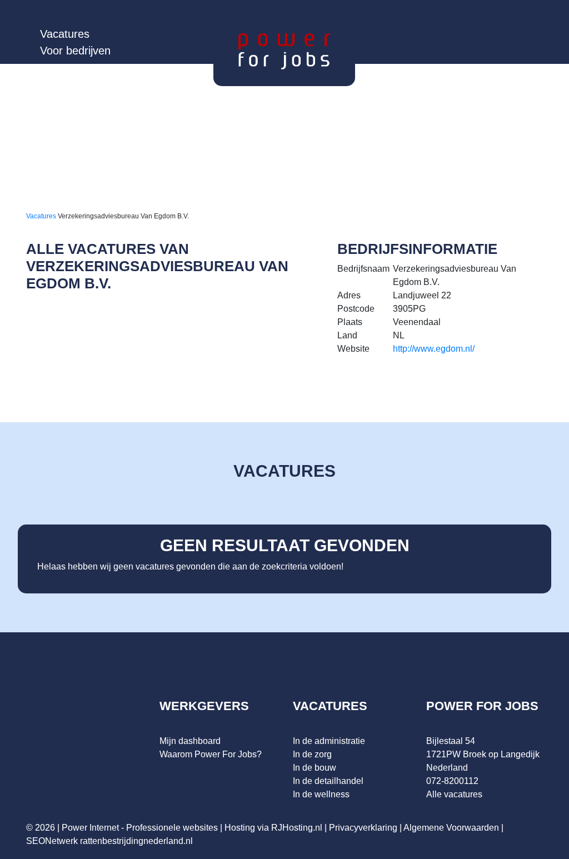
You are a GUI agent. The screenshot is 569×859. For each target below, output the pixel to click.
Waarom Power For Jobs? (210, 754)
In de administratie (329, 741)
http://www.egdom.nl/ (434, 348)
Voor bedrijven (75, 50)
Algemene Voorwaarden (451, 827)
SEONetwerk (52, 841)
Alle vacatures (454, 794)
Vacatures (64, 34)
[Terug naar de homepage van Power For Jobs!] (284, 51)
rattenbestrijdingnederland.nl (136, 841)
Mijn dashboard (190, 741)
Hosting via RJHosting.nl (273, 827)
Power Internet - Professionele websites (140, 827)
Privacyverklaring (363, 827)
